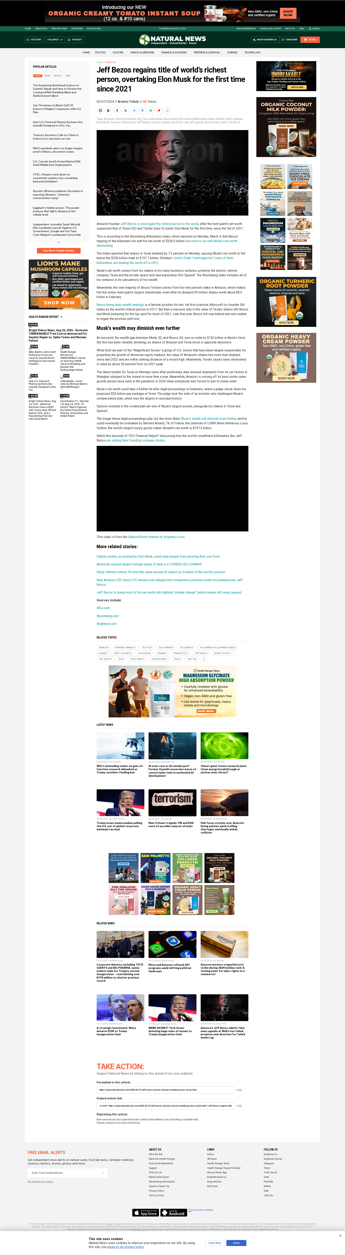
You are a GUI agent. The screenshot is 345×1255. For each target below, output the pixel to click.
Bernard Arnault (126, 118)
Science (232, 52)
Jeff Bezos (144, 122)
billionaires (156, 118)
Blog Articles (214, 1181)
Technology (253, 52)
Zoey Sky (168, 819)
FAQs (301, 29)
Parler (267, 1168)
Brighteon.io (270, 1154)
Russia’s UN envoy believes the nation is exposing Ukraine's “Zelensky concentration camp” (58, 194)
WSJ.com (103, 608)
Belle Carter (221, 819)
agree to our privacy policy (125, 1247)
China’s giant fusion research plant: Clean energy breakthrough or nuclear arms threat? (224, 769)
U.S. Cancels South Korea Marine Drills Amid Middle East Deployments (57, 162)
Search (316, 29)
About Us (290, 29)
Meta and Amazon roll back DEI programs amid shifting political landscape (170, 968)
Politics (100, 52)
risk (186, 122)
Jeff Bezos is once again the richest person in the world (159, 224)
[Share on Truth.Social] (143, 110)
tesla (224, 122)
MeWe (267, 1186)
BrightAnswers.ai (246, 29)
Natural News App (217, 1172)
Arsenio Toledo (128, 101)
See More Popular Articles (58, 250)
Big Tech (143, 118)
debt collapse (234, 118)
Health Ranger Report (44, 316)
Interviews (77, 29)
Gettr (266, 1177)
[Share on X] (126, 110)
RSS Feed (212, 1186)
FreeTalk (268, 1181)
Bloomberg (171, 118)
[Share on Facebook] (117, 110)
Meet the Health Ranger (162, 1159)
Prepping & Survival (207, 52)
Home (28, 29)
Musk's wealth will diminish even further (208, 419)
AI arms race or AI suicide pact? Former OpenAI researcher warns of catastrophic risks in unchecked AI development (172, 770)
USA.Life (268, 1195)
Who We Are (156, 1154)
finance (115, 122)
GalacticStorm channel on (146, 537)
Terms (118, 1224)
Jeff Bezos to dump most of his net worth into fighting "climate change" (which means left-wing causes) (169, 592)
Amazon (110, 62)
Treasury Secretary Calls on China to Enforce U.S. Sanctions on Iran (55, 136)
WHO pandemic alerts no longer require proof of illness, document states (57, 149)
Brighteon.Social (273, 1159)
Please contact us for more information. (119, 1122)
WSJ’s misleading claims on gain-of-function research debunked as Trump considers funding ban (120, 769)
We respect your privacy (40, 1181)
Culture (118, 52)
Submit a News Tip (159, 1186)
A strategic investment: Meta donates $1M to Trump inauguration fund (116, 1031)
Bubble (220, 118)
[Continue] (103, 1172)
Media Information (159, 1177)
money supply (160, 122)
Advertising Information (162, 1181)
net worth (177, 122)
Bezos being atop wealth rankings (120, 305)
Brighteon (41, 29)
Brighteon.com (174, 537)
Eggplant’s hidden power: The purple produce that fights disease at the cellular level (56, 211)
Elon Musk (103, 122)
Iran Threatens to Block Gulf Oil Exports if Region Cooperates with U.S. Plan (57, 108)
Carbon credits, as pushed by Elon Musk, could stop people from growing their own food (158, 556)
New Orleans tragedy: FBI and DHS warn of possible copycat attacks (171, 824)
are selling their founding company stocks (136, 440)
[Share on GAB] (151, 110)
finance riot (128, 122)
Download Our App (270, 29)
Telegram (269, 1163)
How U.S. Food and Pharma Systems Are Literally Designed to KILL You (58, 123)
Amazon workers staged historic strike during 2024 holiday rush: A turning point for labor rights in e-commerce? (223, 969)
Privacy (109, 1224)
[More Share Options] (168, 110)
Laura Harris (118, 819)
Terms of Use (156, 1195)
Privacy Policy (156, 1190)
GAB (266, 1190)
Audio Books (94, 29)
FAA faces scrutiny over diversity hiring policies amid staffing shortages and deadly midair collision (222, 827)
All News (212, 1159)
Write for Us (155, 1172)
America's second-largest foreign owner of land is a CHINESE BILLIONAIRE (149, 564)
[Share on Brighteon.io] (109, 110)
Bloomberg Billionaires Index (197, 118)
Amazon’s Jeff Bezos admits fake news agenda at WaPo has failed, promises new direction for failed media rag (223, 1032)
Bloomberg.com (108, 616)
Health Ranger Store (218, 1163)
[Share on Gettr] (159, 110)
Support (153, 1168)
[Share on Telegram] (134, 110)
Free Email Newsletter (161, 1163)
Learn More (215, 1243)
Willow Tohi (169, 762)
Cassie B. (116, 762)
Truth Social (270, 1172)
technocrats (212, 122)
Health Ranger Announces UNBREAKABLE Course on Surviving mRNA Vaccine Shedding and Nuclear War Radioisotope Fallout (72, 361)
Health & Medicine (142, 52)
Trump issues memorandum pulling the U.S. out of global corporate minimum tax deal (119, 826)
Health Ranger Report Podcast (224, 1168)
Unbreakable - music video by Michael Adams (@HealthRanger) (73, 384)
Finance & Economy (174, 52)
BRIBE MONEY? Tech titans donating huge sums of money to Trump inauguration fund (170, 1031)
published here (139, 1229)
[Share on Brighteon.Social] (101, 110)
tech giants (196, 122)
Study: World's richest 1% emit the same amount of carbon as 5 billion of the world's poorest (161, 572)
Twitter (232, 122)
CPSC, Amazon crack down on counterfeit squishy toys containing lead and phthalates (55, 178)
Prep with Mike (59, 29)
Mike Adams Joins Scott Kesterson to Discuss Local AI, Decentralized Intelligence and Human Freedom (42, 358)
